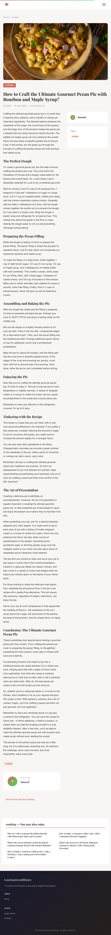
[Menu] (104, 4)
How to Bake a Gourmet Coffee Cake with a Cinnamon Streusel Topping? (79, 835)
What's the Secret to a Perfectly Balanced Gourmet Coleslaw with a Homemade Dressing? (78, 845)
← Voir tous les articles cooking (18, 799)
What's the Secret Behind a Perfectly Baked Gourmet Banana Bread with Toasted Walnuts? (29, 844)
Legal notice (9, 913)
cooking (15, 17)
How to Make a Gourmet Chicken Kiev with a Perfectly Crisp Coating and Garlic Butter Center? (28, 854)
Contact (7, 918)
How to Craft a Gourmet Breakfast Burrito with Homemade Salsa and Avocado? (27, 835)
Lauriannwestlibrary (18, 880)
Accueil (6, 17)
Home (6, 899)
